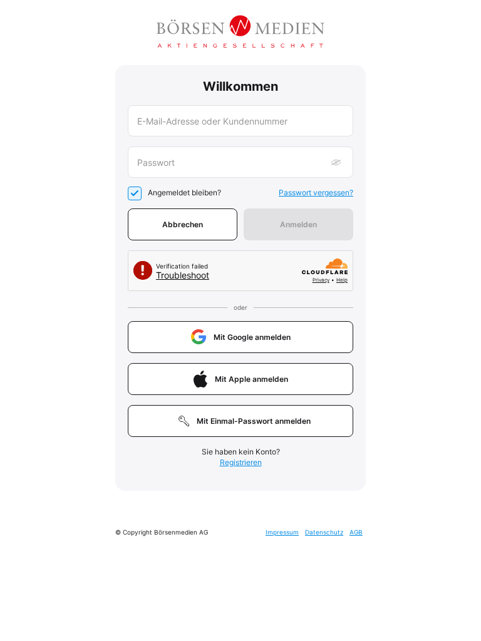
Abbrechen (182, 224)
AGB (356, 532)
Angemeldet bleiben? (184, 192)
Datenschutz (324, 532)
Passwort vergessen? (316, 192)
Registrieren (241, 462)
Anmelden (298, 224)
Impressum (282, 532)
